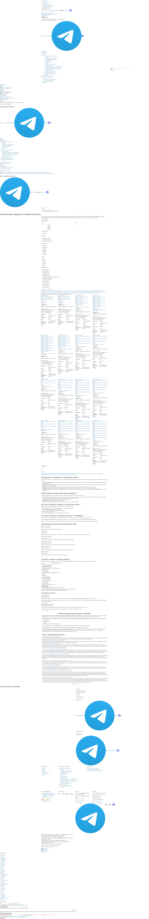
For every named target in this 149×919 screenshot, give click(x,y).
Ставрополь (3, 888)
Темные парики (53, 474)
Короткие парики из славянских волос (88, 290)
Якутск (2, 898)
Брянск (2, 857)
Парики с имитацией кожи (89, 473)
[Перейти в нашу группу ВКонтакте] (57, 10)
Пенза (2, 878)
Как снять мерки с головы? (47, 6)
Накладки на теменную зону (7, 145)
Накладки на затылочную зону (8, 144)
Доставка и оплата (46, 7)
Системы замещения (64, 784)
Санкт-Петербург (4, 883)
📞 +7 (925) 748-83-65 (79, 800)
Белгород (3, 855)
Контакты (44, 770)
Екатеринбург (3, 864)
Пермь (2, 879)
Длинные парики (44, 473)
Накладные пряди (5, 146)
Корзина (43, 52)
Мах (121, 715)
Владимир (3, 860)
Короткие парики (57, 473)
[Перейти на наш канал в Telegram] (47, 10)
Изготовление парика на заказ (7, 167)
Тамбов (2, 889)
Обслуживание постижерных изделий (95, 770)
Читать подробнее (44, 603)
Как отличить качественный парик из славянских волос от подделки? (55, 654)
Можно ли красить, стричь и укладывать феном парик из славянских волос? (56, 660)
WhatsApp (12, 122)
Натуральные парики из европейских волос (10, 152)
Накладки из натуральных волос (7, 141)
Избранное (7, 173)
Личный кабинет (44, 51)
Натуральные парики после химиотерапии (10, 153)
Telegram (46, 122)
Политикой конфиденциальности (21, 905)
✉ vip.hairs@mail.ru (79, 802)
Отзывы (43, 2)
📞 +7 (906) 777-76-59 (79, 798)
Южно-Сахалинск (4, 897)
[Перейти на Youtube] (115, 750)
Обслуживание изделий (5, 168)
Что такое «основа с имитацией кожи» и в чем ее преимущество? (54, 648)
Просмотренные (23, 173)
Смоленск (49, 8)
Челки (3, 148)
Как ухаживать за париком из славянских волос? (51, 643)
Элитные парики (59, 474)
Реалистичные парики (67, 474)
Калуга (2, 868)
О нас (43, 769)
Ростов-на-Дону (4, 880)
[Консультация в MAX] (82, 35)
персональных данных (59, 587)
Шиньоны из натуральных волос (7, 159)
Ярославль (3, 900)
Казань (2, 867)
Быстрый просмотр (44, 295)
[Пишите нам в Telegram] (66, 35)
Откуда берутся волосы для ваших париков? (50, 636)
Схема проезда (3, 84)
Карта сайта (44, 774)
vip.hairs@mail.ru (79, 733)
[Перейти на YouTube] (65, 10)
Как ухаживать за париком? (47, 5)
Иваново (2, 865)
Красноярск (3, 871)
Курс (45, 915)
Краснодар (3, 869)
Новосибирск (3, 875)
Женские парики (51, 473)
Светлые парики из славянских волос (76, 293)
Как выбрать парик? (46, 4)
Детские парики (5, 151)
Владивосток (3, 858)
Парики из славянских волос (7, 157)
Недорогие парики (5, 155)
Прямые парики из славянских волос (62, 293)
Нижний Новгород (4, 874)
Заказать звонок (44, 53)
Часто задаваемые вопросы (47, 793)
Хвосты (3, 160)
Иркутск (2, 866)
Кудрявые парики (63, 473)
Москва (2, 873)
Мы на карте (78, 693)
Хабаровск (3, 895)
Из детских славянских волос (75, 290)
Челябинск (3, 896)
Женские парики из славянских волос (63, 290)
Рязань (2, 881)
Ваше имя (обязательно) (5, 915)
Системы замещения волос (6, 158)
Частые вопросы (45, 1)
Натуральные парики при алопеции (9, 154)
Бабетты (4, 143)
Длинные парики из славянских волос (48, 290)
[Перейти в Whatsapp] (46, 35)
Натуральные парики (64, 776)
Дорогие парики (74, 474)
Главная (1, 138)
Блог (43, 775)
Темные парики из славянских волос (91, 293)
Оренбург (3, 876)
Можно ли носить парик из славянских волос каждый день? (53, 640)
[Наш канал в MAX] (70, 10)
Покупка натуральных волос (93, 768)
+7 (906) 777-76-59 (45, 20)
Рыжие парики (97, 473)
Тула (2, 891)
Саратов (2, 884)
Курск (2, 872)
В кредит (42, 324)
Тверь (2, 890)
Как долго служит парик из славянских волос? (51, 665)
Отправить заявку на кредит (5, 913)
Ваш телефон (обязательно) (27, 915)
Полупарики (4, 147)
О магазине (44, 0)
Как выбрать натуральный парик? (48, 794)
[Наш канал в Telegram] (91, 750)
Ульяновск (3, 893)
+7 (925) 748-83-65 (52, 20)
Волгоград (3, 861)
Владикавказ (3, 859)
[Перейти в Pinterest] (61, 10)
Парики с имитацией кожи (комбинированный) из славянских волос (61, 291)
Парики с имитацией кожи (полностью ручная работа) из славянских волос (88, 291)
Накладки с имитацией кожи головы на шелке (75, 473)
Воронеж (3, 862)
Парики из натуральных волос (7, 150)
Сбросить (49, 289)
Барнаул (2, 854)
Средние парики (47, 474)
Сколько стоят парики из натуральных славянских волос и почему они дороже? (57, 670)
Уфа (2, 894)
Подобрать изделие (44, 308)
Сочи (2, 887)
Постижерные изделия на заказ (94, 769)
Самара (2, 882)
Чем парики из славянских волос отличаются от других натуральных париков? (57, 677)
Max (51, 122)
